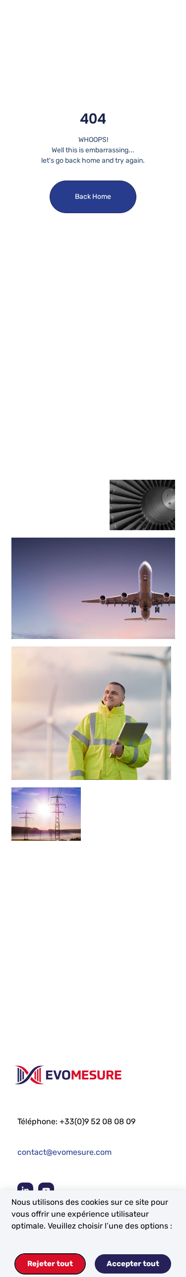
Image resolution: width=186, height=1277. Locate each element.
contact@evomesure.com (64, 1152)
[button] (152, 33)
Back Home (93, 196)
